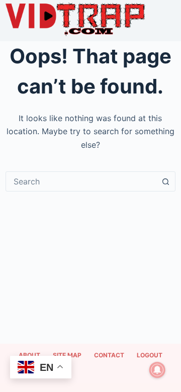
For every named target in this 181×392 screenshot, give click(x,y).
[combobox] (81, 181)
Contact (109, 355)
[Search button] (165, 181)
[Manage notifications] (157, 370)
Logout (149, 355)
